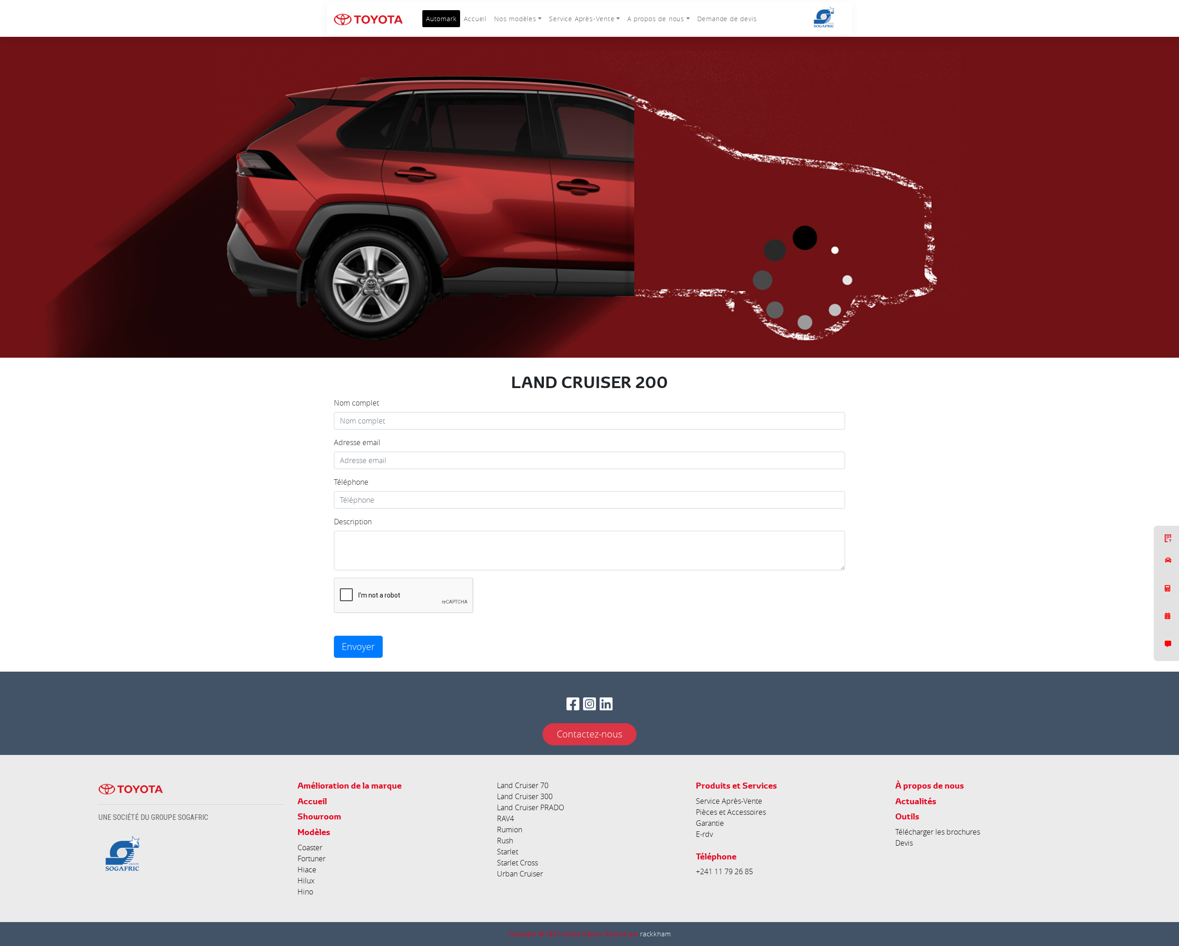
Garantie (710, 823)
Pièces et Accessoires (731, 812)
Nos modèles (515, 18)
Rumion (509, 829)
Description (353, 522)
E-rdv (704, 834)
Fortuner (312, 858)
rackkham (655, 933)
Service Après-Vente (581, 18)
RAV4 (505, 818)
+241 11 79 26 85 (724, 871)
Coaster (310, 847)
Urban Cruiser (520, 874)
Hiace (307, 870)
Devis (904, 843)
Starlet (507, 852)
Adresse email (357, 442)
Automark (441, 18)
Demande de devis (727, 18)
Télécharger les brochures (937, 832)
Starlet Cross (517, 863)
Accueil (475, 18)
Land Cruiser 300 (525, 796)
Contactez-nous (589, 734)
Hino (305, 892)
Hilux (306, 881)
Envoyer (358, 646)
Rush (505, 841)
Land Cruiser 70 (523, 785)
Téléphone (351, 482)
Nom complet (356, 403)
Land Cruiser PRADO (530, 807)
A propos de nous (655, 18)
